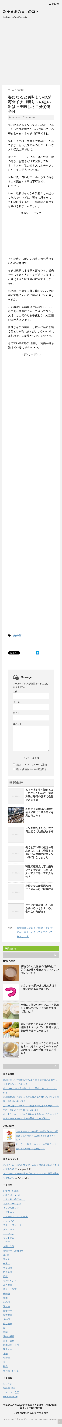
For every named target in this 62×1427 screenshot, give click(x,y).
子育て (6, 1263)
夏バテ (6, 1255)
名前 (15, 691)
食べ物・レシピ (11, 1370)
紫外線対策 (8, 1336)
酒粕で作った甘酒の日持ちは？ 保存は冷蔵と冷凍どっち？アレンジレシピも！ (40, 969)
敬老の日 (7, 1272)
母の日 (6, 1302)
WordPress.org (10, 1396)
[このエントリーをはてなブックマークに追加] (37, 652)
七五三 (6, 1242)
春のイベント (10, 1280)
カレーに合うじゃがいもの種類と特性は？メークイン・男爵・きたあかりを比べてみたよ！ (40, 1027)
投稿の (9, 1388)
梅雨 (5, 1298)
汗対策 (6, 1306)
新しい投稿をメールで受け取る (31, 769)
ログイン (7, 1383)
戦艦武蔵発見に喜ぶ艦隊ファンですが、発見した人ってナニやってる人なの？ (34, 932)
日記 (5, 1276)
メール (16, 702)
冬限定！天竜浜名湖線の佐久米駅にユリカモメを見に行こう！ (39, 812)
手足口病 (7, 1268)
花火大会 (7, 1349)
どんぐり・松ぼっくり (14, 1199)
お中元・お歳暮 (11, 1190)
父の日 (6, 1319)
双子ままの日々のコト (21, 11)
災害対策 (7, 1315)
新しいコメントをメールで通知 (31, 764)
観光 (5, 1366)
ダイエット (8, 1229)
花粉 (5, 1353)
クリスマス (8, 1220)
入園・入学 (8, 1246)
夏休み (6, 1259)
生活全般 (7, 1323)
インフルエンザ (11, 1208)
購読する (11, 948)
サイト (16, 713)
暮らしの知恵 (10, 1289)
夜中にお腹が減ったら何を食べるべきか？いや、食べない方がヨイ (39, 908)
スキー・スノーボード (14, 1225)
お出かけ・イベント (13, 1195)
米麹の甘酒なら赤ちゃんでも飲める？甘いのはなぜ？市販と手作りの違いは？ (40, 1008)
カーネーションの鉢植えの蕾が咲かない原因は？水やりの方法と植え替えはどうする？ (37, 1135)
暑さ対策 (7, 1285)
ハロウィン (8, 1233)
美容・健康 (8, 1340)
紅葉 (5, 1332)
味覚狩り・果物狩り (13, 1250)
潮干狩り (7, 1310)
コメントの (11, 1392)
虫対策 (6, 1358)
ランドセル (8, 1238)
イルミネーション (12, 1203)
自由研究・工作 (11, 1345)
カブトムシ (8, 1212)
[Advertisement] (31, 53)
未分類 (17, 635)
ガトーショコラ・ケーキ (15, 1216)
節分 (5, 1328)
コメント (17, 724)
